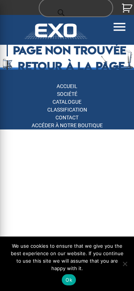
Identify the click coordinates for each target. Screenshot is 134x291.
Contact (67, 118)
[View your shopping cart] (128, 8)
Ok (69, 280)
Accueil (67, 86)
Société (67, 94)
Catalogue (67, 102)
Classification (67, 110)
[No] (124, 263)
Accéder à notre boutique (67, 125)
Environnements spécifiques (67, 133)
